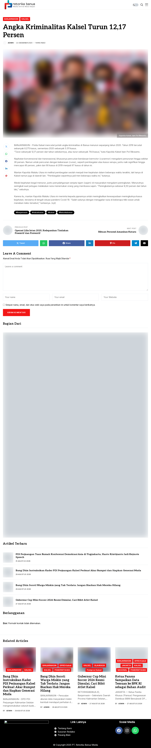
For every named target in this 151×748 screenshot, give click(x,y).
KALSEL (25, 19)
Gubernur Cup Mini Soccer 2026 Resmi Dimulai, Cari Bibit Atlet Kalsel (57, 600)
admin (11, 43)
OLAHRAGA (99, 665)
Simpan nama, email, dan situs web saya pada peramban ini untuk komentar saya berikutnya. (50, 305)
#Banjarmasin (21, 212)
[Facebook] (119, 730)
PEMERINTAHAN (62, 670)
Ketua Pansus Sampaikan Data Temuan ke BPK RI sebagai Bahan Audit (130, 682)
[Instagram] (127, 730)
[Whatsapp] (135, 730)
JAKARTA (126, 665)
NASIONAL (122, 670)
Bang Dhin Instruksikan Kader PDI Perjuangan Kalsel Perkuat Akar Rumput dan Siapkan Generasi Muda (78, 570)
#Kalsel (51, 212)
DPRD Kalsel (65, 665)
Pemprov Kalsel (94, 670)
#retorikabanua (65, 212)
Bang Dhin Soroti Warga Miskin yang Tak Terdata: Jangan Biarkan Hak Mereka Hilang (68, 585)
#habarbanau (38, 212)
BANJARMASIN (11, 19)
